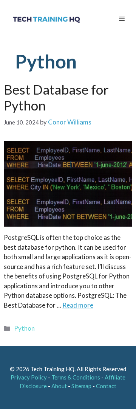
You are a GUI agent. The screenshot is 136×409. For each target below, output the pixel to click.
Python (24, 328)
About (59, 386)
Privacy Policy (29, 377)
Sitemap (81, 386)
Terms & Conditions (75, 377)
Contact (106, 386)
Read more (77, 305)
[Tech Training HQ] (46, 19)
